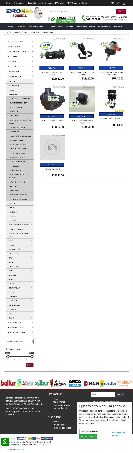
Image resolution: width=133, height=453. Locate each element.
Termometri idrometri (18, 195)
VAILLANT (12, 208)
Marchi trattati (59, 402)
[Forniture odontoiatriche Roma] (25, 12)
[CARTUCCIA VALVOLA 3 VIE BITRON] (52, 51)
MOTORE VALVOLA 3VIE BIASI (52, 121)
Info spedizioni (60, 408)
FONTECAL (12, 279)
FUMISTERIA (12, 57)
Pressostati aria (16, 140)
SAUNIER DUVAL (14, 249)
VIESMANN (12, 275)
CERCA (121, 11)
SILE (10, 314)
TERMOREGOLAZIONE (16, 328)
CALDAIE (69, 26)
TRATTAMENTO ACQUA (16, 333)
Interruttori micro (17, 153)
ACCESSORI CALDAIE (15, 41)
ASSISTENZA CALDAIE (86, 26)
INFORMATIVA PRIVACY (118, 434)
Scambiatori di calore (18, 199)
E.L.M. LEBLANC (14, 305)
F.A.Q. (55, 399)
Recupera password (62, 428)
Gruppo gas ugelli (17, 127)
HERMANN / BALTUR (15, 229)
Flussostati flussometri (19, 99)
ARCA (10, 262)
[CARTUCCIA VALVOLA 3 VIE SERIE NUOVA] (82, 51)
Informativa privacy (61, 405)
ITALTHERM (12, 296)
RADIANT (11, 245)
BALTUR (11, 258)
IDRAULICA (12, 62)
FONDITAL (12, 221)
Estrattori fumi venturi (19, 145)
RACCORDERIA (13, 72)
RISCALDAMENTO (14, 323)
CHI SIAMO (21, 26)
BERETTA (11, 203)
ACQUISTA (51, 68)
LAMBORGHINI (13, 254)
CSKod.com (19, 449)
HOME (11, 26)
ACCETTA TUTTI (88, 436)
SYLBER (11, 318)
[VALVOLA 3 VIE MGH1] (52, 148)
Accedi (56, 421)
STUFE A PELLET (14, 288)
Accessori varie (15, 107)
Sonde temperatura (17, 162)
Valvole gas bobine (17, 182)
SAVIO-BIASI (12, 94)
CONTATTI (117, 26)
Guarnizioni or (15, 170)
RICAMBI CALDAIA (36, 26)
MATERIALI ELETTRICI (15, 67)
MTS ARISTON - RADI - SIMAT (18, 225)
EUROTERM (12, 301)
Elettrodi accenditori (18, 103)
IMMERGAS (12, 212)
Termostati (14, 191)
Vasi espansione (15, 116)
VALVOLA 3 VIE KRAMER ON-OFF (112, 119)
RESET (29, 365)
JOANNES (12, 309)
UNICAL (11, 284)
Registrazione (59, 425)
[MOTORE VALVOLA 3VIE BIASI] (52, 100)
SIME (10, 271)
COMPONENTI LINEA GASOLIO (18, 51)
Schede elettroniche (17, 157)
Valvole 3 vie (14, 186)
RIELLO (11, 90)
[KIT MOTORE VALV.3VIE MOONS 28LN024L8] (112, 51)
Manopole (13, 111)
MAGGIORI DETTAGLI (91, 431)
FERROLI (11, 81)
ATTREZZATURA (14, 46)
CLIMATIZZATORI (56, 26)
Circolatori (14, 132)
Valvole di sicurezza (17, 149)
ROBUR (11, 292)
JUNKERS (12, 216)
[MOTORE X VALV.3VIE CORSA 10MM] (82, 100)
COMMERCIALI (13, 86)
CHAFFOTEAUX (13, 266)
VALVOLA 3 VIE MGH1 (52, 169)
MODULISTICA (104, 26)
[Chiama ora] (91, 18)
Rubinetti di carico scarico (20, 136)
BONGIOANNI (13, 241)
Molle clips (14, 166)
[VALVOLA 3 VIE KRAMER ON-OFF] (112, 99)
